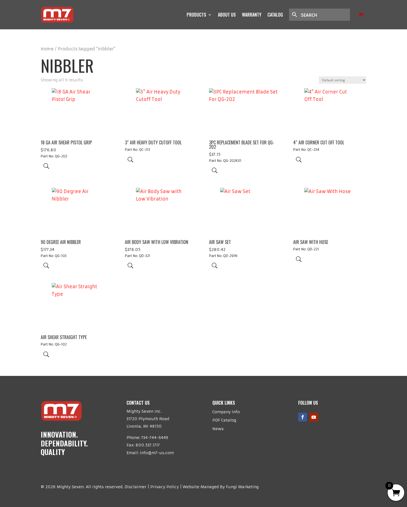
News (218, 428)
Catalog (275, 14)
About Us (227, 14)
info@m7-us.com (157, 452)
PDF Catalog (224, 420)
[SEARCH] (322, 14)
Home (47, 48)
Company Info (226, 411)
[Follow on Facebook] (302, 417)
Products (196, 14)
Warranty (251, 14)
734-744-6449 (154, 437)
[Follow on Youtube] (313, 417)
